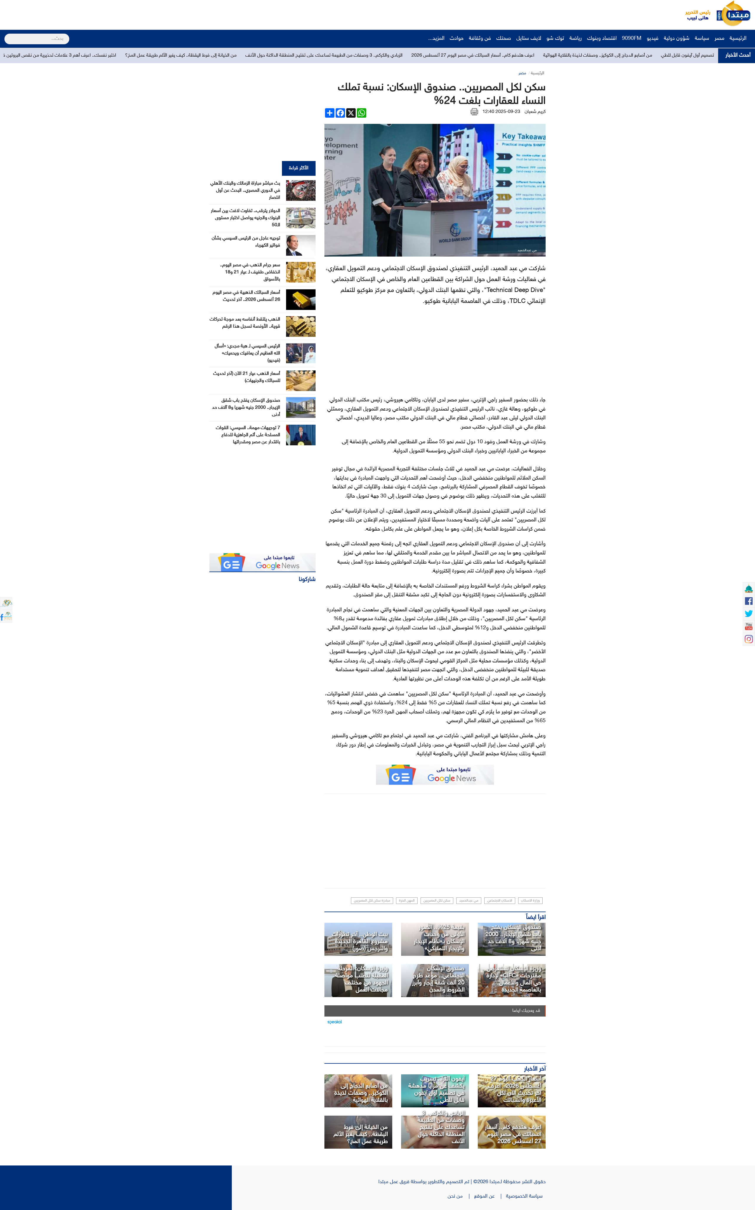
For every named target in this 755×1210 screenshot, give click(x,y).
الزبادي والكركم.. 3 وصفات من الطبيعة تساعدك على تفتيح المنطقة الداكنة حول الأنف (432, 55)
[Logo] (695, 13)
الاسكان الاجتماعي (499, 901)
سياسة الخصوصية (526, 1196)
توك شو (555, 38)
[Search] (6, 35)
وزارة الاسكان (530, 901)
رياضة (575, 38)
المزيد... (436, 38)
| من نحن (461, 1196)
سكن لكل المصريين (437, 901)
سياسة (702, 38)
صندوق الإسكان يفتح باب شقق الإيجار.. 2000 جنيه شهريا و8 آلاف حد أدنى (513, 938)
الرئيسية (739, 38)
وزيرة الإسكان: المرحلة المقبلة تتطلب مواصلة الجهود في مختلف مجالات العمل (361, 979)
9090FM (631, 38)
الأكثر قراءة (298, 168)
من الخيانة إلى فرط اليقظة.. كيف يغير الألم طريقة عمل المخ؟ (289, 55)
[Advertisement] (110, 13)
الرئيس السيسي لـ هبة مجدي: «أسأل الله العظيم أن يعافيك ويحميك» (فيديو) (247, 353)
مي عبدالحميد (468, 901)
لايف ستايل (528, 38)
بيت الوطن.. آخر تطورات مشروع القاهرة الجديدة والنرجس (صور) (360, 941)
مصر (719, 38)
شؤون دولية (677, 38)
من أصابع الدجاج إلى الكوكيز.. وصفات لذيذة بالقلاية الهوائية (361, 1093)
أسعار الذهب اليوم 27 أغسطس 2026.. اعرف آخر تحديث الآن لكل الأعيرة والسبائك (514, 1090)
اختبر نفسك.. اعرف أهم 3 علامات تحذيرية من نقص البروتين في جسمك (159, 55)
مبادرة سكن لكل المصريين (372, 901)
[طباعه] (474, 112)
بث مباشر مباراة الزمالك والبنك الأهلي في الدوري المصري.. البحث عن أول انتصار (245, 191)
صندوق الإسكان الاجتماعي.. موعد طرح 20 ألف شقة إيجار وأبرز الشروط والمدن (438, 979)
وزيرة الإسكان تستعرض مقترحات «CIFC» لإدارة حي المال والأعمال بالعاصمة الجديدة (514, 979)
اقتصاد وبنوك (602, 38)
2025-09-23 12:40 (501, 112)
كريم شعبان (535, 112)
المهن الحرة (407, 901)
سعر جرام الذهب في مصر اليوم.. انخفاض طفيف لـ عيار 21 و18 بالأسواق (250, 272)
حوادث (457, 38)
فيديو (653, 38)
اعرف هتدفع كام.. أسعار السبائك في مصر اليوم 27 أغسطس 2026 (581, 55)
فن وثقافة (480, 38)
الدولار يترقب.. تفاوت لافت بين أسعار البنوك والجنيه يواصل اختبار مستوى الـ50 (245, 218)
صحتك (503, 38)
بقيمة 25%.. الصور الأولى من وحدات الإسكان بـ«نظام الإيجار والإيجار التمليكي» (439, 938)
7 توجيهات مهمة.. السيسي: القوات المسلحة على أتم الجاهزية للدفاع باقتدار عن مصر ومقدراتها (248, 435)
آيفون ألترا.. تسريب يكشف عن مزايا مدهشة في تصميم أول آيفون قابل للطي (436, 1090)
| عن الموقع (490, 1196)
